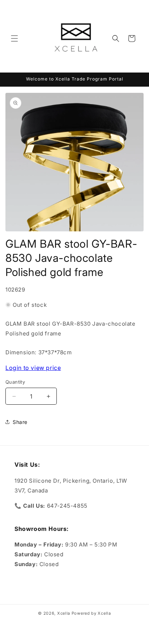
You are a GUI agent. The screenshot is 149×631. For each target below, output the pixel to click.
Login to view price (33, 367)
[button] (14, 38)
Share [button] (20, 422)
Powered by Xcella (91, 613)
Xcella (63, 613)
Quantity (15, 382)
